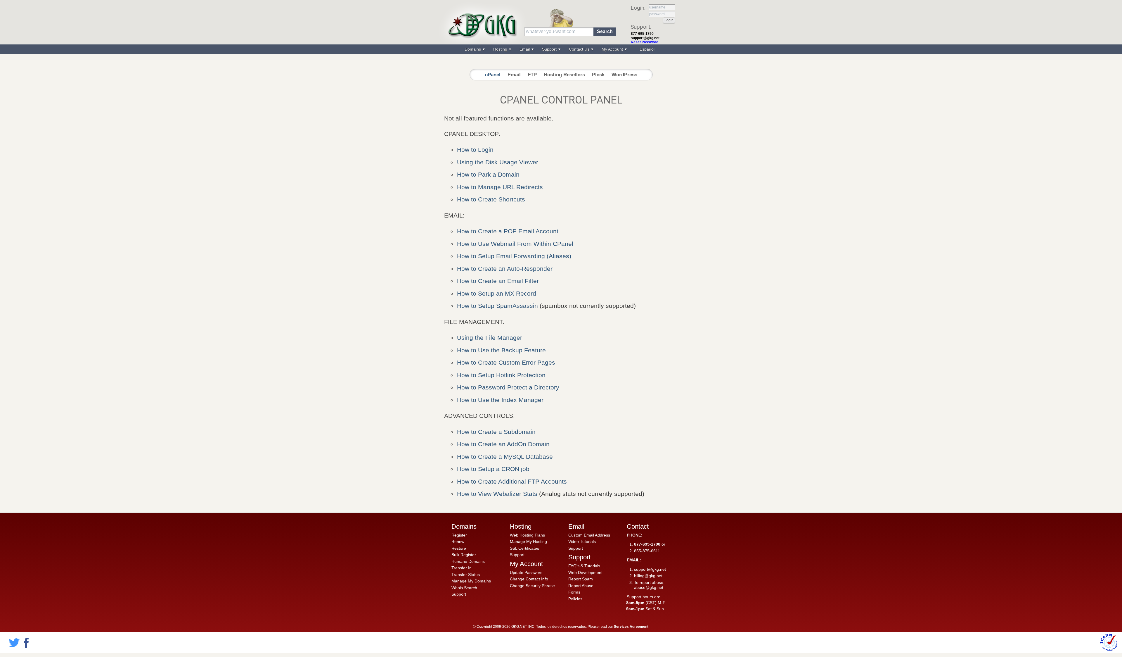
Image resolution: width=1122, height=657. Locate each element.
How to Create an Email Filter (498, 280)
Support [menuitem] (550, 49)
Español (647, 49)
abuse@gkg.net (648, 587)
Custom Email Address (589, 535)
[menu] (561, 49)
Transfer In (461, 567)
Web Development (585, 572)
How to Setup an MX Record (496, 293)
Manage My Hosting (528, 541)
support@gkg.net (645, 38)
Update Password (526, 572)
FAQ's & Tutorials (584, 565)
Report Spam (580, 579)
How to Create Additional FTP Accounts (512, 481)
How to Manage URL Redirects (500, 187)
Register (459, 535)
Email (514, 74)
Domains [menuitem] (473, 49)
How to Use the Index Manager (500, 399)
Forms (574, 592)
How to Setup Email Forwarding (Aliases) (514, 256)
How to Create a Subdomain (496, 431)
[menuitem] (646, 49)
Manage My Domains (471, 581)
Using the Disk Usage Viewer (497, 162)
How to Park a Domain (488, 174)
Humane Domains (468, 561)
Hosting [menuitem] (500, 49)
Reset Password (644, 42)
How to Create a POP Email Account (507, 231)
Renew (457, 541)
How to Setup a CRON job (493, 468)
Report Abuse (580, 585)
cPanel (493, 74)
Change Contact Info (529, 579)
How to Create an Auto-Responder (505, 268)
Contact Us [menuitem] (580, 49)
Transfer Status (465, 574)
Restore (458, 548)
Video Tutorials (582, 541)
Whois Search (464, 587)
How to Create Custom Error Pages (506, 362)
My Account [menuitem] (613, 49)
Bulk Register (463, 554)
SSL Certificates (524, 548)
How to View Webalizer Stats (498, 493)
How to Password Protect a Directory (508, 387)
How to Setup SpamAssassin (497, 305)
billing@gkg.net (648, 575)
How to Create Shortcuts (491, 199)
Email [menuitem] (525, 49)
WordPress (624, 74)
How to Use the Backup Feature (501, 350)
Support (458, 594)
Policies (575, 598)
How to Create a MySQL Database (505, 456)
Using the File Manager (489, 337)
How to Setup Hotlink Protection (501, 375)
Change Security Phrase (532, 585)
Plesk (598, 74)
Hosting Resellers (564, 74)
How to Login (475, 149)
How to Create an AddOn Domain (503, 444)
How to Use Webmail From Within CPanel (515, 243)
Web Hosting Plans (527, 535)
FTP (532, 74)
